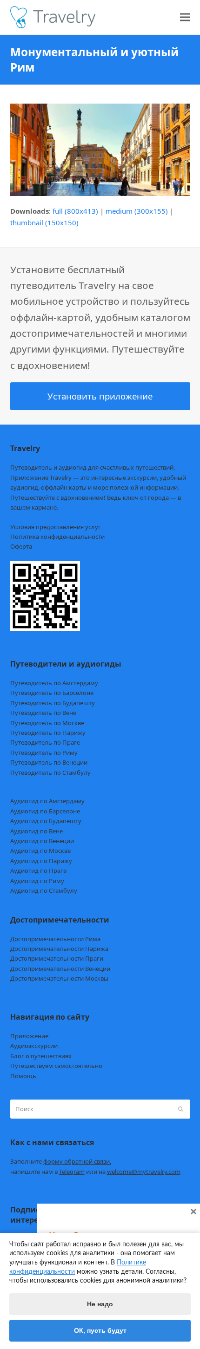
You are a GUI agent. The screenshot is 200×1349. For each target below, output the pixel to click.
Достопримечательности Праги (56, 958)
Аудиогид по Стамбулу (43, 890)
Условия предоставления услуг (55, 527)
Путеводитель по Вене (43, 712)
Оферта (21, 546)
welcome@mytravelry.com (143, 1171)
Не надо (100, 1304)
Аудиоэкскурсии (34, 1045)
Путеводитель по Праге (45, 742)
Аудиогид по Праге (38, 870)
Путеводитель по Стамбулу (50, 772)
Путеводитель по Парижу (48, 732)
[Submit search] (180, 1109)
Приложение (29, 1036)
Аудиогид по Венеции (42, 841)
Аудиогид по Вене (36, 831)
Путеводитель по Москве (47, 723)
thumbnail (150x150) (44, 222)
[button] (185, 17)
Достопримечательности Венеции (60, 968)
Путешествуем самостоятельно (56, 1065)
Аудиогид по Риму (37, 881)
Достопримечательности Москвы (59, 978)
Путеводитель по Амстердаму (54, 683)
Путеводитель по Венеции (48, 762)
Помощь (23, 1076)
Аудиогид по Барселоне (45, 811)
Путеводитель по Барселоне (51, 692)
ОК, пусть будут (100, 1330)
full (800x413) (75, 211)
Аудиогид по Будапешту (45, 821)
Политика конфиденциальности (57, 536)
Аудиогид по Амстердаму (47, 801)
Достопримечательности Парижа (59, 948)
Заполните (60, 1161)
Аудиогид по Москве (40, 850)
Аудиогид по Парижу (41, 861)
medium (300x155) (137, 211)
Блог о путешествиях (41, 1056)
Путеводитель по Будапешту (52, 703)
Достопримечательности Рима (55, 939)
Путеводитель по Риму (44, 752)
